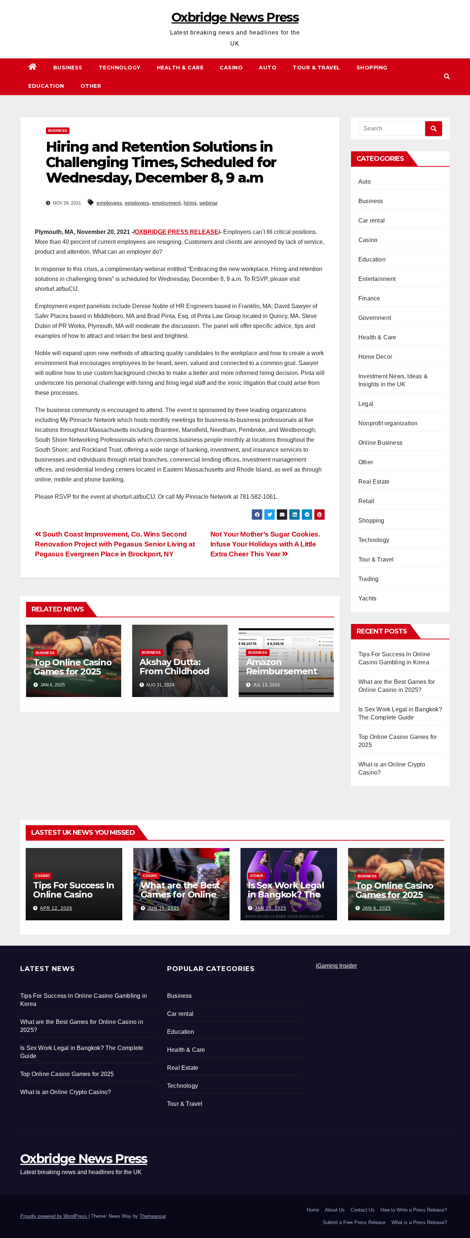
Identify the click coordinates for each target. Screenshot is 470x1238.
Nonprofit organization (387, 423)
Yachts (367, 598)
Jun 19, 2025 (164, 908)
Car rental (371, 220)
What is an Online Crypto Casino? (65, 1092)
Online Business (380, 443)
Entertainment (377, 279)
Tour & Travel (316, 67)
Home (313, 1210)
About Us (335, 1210)
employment (166, 203)
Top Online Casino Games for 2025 (72, 667)
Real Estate (374, 482)
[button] (447, 76)
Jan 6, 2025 (376, 908)
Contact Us (363, 1210)
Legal (365, 404)
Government (374, 318)
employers (137, 203)
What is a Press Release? (419, 1222)
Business (68, 67)
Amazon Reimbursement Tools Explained (281, 671)
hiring (190, 203)
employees (109, 203)
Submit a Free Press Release (354, 1222)
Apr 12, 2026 (56, 908)
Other (90, 86)
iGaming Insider (336, 966)
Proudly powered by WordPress (54, 1216)
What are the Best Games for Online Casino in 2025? (180, 894)
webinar (208, 203)
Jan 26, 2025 (270, 908)
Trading (368, 579)
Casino (231, 67)
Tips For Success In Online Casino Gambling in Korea (73, 894)
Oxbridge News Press (235, 17)
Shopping (372, 67)
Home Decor (375, 357)
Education (46, 86)
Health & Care (180, 67)
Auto (267, 67)
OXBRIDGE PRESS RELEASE (176, 232)
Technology (120, 67)
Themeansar (153, 1216)
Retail (366, 501)
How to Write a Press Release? (413, 1210)
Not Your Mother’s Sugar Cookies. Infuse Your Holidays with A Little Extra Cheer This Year (265, 544)
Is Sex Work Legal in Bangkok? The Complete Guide (286, 894)
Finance (369, 298)
